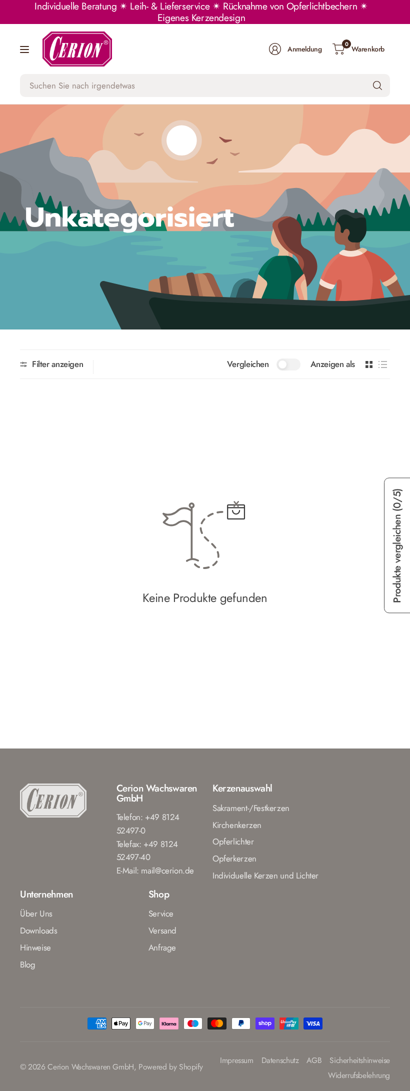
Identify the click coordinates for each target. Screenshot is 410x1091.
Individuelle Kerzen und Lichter (265, 876)
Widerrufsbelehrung (359, 1075)
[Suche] (377, 85)
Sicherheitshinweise (360, 1061)
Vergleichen (248, 364)
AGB (314, 1061)
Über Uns (36, 914)
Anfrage (162, 948)
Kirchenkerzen (237, 825)
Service (161, 914)
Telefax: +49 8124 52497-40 (147, 851)
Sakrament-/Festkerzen (251, 808)
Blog (27, 964)
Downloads (39, 930)
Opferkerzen (234, 858)
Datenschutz (280, 1061)
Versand (162, 930)
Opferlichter (233, 842)
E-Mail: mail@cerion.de (155, 870)
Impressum (237, 1061)
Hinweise (35, 948)
